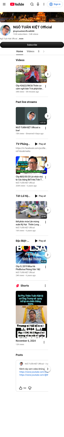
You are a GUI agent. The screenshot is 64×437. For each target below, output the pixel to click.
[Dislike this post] (29, 388)
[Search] (32, 4)
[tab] (19, 51)
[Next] (48, 74)
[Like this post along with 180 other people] (20, 388)
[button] (43, 51)
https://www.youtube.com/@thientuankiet (39, 375)
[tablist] (32, 51)
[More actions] (46, 86)
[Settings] (44, 4)
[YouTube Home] (17, 4)
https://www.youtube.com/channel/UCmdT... (40, 372)
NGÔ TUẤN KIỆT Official (25, 183)
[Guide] (4, 4)
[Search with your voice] (38, 4)
